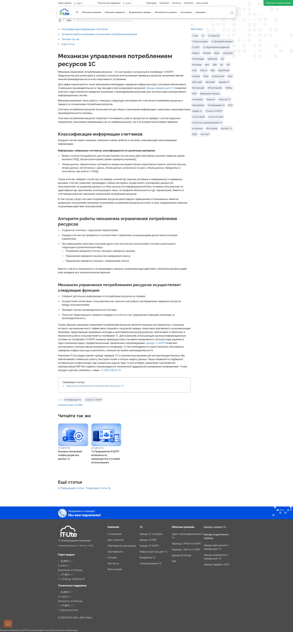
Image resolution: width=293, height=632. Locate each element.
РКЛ (230, 105)
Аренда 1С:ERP (148, 540)
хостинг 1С (226, 128)
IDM (215, 64)
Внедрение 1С (147, 557)
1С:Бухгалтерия (200, 41)
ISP (228, 64)
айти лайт (197, 82)
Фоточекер (211, 128)
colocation (228, 53)
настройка (197, 99)
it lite (194, 70)
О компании (114, 534)
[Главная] (60, 20)
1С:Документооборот (222, 41)
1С (203, 35)
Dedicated (212, 59)
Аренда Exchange (181, 555)
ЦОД (194, 134)
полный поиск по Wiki (70, 405)
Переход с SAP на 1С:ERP (186, 549)
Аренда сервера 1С (215, 527)
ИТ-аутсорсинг (215, 88)
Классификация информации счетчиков (85, 29)
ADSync (195, 53)
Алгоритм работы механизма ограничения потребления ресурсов (99, 34)
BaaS (216, 53)
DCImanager (198, 59)
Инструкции (198, 88)
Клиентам (188, 3)
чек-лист (205, 134)
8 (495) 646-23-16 (84, 3)
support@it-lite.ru (70, 596)
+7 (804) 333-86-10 (71, 605)
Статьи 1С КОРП (93, 400)
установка (197, 128)
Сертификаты (115, 551)
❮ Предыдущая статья (71, 488)
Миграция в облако (210, 93)
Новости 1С (224, 99)
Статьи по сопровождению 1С (207, 122)
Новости (210, 99)
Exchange (196, 64)
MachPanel (223, 70)
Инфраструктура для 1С (153, 551)
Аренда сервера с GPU (216, 564)
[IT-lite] (65, 12)
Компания (164, 3)
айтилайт (210, 82)
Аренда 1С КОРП (155, 343)
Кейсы (229, 88)
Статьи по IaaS (215, 117)
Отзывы (112, 557)
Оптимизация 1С (72, 400)
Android (207, 53)
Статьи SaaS (198, 117)
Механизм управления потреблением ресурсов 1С (95, 385)
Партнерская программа (122, 545)
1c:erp (195, 35)
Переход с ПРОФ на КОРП (186, 543)
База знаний (202, 3)
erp (222, 59)
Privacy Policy (49, 630)
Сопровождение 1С (150, 563)
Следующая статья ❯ (98, 488)
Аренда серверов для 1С (160, 88)
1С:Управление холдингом (216, 47)
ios (221, 64)
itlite (213, 70)
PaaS (205, 76)
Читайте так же (70, 39)
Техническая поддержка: (109, 3)
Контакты (176, 3)
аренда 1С (224, 82)
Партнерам (151, 3)
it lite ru (203, 70)
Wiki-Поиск (197, 29)
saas (230, 76)
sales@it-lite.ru (69, 565)
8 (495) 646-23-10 (133, 3)
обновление (198, 105)
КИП (194, 93)
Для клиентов (115, 540)
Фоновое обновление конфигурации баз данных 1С (70, 455)
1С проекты (214, 35)
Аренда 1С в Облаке (151, 534)
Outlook (196, 76)
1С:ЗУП (195, 47)
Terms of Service (65, 630)
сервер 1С (197, 111)
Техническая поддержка (72, 585)
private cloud (218, 76)
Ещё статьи (68, 44)
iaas (207, 64)
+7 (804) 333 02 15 (71, 574)
